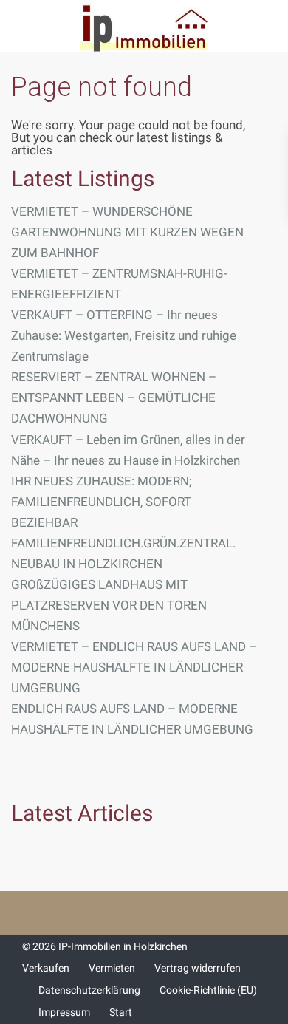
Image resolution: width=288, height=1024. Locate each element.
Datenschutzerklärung (89, 990)
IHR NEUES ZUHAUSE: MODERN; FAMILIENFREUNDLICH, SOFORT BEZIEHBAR (101, 502)
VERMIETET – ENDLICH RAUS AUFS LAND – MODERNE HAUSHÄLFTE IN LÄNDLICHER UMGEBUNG (134, 667)
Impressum (64, 1012)
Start (120, 1012)
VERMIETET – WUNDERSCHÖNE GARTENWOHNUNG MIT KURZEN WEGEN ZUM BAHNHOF (127, 232)
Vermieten (112, 968)
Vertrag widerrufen (197, 968)
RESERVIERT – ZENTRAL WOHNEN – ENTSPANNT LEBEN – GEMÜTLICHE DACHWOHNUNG (113, 397)
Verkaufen (45, 968)
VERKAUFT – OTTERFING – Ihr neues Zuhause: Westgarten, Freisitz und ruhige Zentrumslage (123, 335)
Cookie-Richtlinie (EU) (208, 990)
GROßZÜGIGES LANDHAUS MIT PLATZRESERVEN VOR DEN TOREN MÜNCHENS (109, 605)
